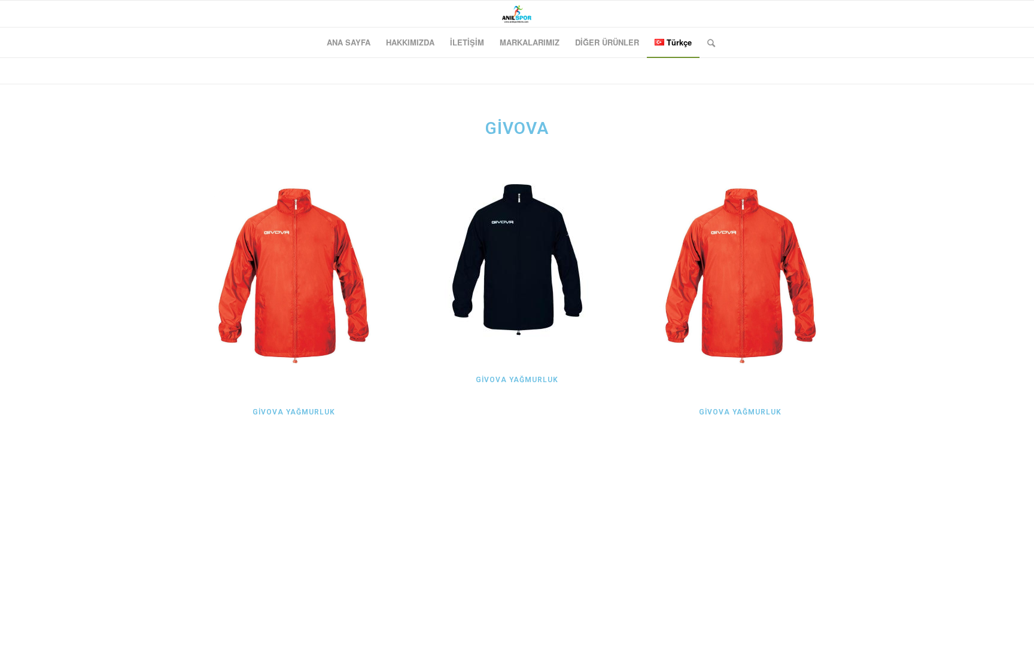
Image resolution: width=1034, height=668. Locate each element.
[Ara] (707, 42)
